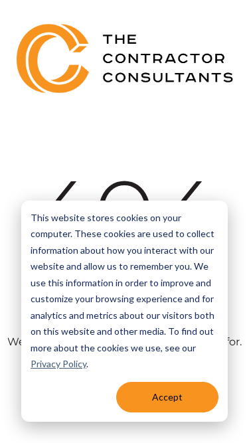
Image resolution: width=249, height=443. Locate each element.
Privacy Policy (58, 363)
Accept (167, 396)
